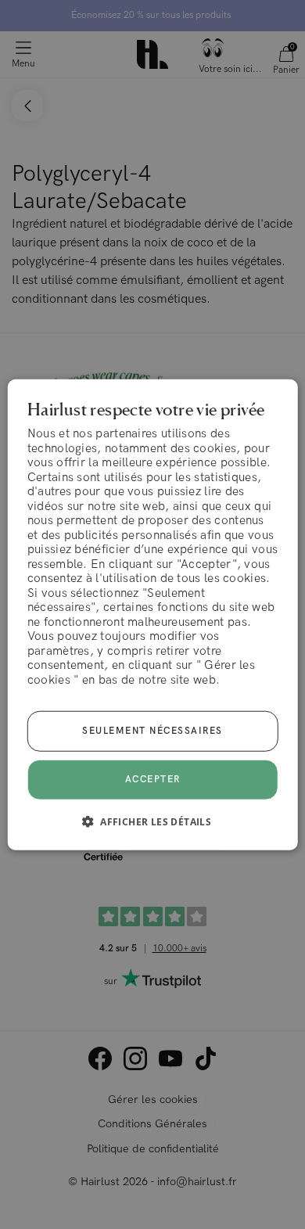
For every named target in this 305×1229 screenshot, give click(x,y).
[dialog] (153, 614)
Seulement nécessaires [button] (152, 731)
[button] (152, 821)
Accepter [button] (153, 779)
